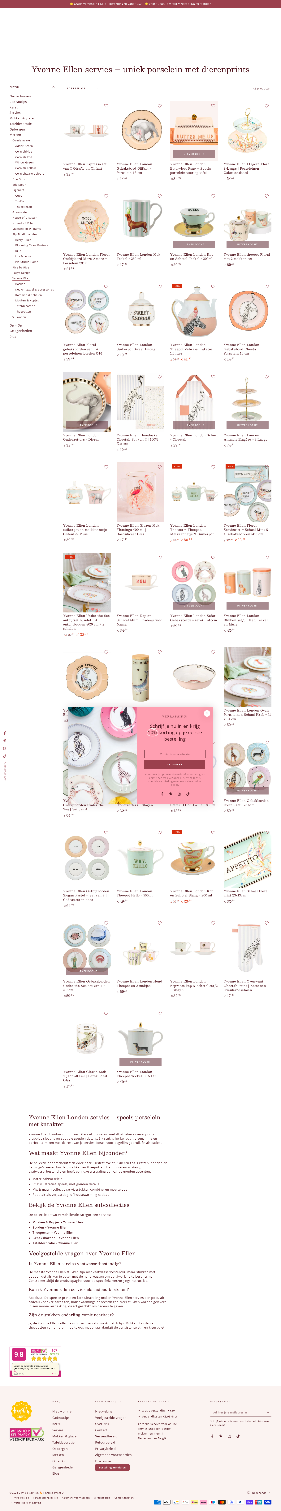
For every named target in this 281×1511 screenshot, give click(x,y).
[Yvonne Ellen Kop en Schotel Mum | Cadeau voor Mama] (140, 583)
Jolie (18, 251)
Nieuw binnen (20, 96)
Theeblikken (23, 206)
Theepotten (23, 311)
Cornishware (21, 140)
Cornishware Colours (29, 173)
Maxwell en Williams (26, 229)
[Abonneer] (269, 1412)
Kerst (14, 107)
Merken (15, 135)
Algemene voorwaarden (113, 1455)
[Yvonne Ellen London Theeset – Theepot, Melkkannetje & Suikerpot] (194, 492)
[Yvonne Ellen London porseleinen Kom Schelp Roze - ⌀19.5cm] (194, 677)
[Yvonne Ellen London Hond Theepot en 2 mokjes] (140, 948)
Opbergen (17, 129)
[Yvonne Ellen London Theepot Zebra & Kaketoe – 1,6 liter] (194, 312)
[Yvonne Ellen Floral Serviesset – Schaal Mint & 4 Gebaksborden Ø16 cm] (247, 492)
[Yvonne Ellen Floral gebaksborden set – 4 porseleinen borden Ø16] (87, 312)
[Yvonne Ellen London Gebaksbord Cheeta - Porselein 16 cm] (247, 312)
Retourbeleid (105, 1442)
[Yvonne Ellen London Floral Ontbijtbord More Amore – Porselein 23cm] (87, 221)
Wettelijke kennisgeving (27, 1502)
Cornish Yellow (25, 168)
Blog (13, 336)
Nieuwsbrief (104, 1411)
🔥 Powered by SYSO (51, 1492)
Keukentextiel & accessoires (34, 289)
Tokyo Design (21, 273)
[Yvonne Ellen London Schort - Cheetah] (194, 402)
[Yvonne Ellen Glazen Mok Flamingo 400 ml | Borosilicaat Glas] (140, 492)
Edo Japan (19, 184)
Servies (15, 113)
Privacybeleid (105, 1449)
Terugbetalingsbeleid (45, 1497)
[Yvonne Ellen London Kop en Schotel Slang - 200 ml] (194, 858)
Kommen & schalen (28, 295)
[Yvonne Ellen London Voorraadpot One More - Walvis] (140, 677)
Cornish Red (23, 157)
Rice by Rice (20, 267)
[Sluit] (207, 713)
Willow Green (24, 162)
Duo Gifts (18, 179)
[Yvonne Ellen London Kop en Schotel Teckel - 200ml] (194, 221)
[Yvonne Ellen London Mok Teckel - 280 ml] (140, 221)
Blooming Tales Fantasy (31, 245)
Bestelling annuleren (112, 1467)
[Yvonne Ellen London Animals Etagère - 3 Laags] (247, 402)
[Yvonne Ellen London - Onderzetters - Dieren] (87, 402)
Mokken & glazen (23, 118)
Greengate (19, 212)
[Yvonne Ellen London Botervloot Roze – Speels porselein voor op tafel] (194, 131)
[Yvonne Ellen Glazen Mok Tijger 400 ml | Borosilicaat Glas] (87, 1039)
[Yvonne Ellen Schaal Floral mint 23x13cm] (247, 858)
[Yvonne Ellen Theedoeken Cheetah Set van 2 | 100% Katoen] (140, 402)
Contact (101, 1430)
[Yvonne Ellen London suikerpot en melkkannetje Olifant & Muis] (87, 492)
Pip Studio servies (24, 234)
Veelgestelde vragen (110, 1418)
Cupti (19, 196)
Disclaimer (103, 1461)
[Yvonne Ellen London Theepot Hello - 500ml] (140, 858)
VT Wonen (19, 317)
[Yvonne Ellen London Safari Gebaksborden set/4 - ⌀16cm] (194, 583)
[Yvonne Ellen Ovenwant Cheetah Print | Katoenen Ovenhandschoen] (247, 948)
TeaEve (20, 201)
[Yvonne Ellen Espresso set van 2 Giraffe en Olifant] (87, 131)
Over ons (102, 1424)
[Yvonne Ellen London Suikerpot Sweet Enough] (140, 312)
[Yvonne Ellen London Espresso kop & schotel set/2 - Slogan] (194, 948)
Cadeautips (18, 102)
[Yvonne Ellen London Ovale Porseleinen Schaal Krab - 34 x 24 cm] (247, 677)
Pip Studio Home (26, 262)
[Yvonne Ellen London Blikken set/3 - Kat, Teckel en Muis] (247, 583)
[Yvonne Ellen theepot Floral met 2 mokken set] (247, 221)
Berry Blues (23, 240)
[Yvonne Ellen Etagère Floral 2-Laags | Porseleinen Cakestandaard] (247, 131)
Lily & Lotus (23, 256)
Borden (20, 284)
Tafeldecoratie (21, 124)
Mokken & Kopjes (27, 300)
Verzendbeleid (106, 1436)
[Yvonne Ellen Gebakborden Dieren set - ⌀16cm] (247, 768)
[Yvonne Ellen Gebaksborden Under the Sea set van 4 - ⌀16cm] (87, 948)
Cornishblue (23, 151)
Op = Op (16, 325)
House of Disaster (24, 218)
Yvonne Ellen (21, 278)
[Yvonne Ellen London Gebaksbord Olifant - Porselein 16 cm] (140, 131)
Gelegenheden (21, 331)
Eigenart (18, 190)
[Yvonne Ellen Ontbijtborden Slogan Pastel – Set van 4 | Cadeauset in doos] (87, 858)
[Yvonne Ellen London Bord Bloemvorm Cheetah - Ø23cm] (87, 677)
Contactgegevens (125, 1497)
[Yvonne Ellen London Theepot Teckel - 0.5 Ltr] (140, 1039)
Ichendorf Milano (24, 223)
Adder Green (24, 146)
